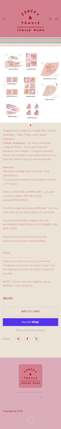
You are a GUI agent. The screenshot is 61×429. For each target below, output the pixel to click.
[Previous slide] (4, 84)
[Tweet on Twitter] (36, 339)
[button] (30, 125)
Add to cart (30, 311)
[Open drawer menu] (4, 19)
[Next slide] (56, 84)
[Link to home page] (30, 377)
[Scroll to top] (30, 420)
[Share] (18, 339)
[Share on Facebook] (27, 339)
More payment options (30, 330)
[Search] (50, 19)
